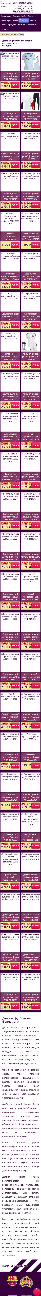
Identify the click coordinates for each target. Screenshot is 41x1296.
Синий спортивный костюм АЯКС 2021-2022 (10, 717)
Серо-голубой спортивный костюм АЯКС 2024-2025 (31, 276)
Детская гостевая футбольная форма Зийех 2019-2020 (10, 957)
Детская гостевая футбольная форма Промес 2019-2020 (30, 877)
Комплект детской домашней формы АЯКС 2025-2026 (30, 196)
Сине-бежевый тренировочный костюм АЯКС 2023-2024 (10, 437)
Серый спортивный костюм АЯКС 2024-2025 (10, 316)
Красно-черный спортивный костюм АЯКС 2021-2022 (31, 677)
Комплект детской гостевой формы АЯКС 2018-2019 (10, 997)
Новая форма (6, 20)
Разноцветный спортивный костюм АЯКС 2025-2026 (31, 116)
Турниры (21, 24)
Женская (33, 20)
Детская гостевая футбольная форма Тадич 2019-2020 (30, 957)
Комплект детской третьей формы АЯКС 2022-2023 (30, 557)
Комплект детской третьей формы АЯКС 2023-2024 (30, 477)
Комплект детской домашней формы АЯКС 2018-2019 (30, 997)
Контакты (4, 29)
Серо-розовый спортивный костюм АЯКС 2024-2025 (31, 316)
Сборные (16, 16)
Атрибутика (12, 24)
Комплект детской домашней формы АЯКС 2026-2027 (10, 76)
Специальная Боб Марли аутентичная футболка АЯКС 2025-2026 (31, 237)
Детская (31, 16)
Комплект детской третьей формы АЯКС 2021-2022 (10, 677)
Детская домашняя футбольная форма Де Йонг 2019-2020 (10, 917)
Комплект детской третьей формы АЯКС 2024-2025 (30, 356)
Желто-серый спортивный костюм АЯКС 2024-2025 (10, 356)
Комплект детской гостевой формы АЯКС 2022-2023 (10, 597)
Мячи (15, 20)
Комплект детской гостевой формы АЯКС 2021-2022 (30, 637)
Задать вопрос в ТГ (23, 11)
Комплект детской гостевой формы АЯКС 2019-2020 (10, 837)
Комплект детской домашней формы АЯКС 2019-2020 (30, 797)
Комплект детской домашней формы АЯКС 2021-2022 (10, 637)
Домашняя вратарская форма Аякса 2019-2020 (10, 797)
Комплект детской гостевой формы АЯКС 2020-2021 (10, 757)
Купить (15, 84)
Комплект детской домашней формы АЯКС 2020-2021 (30, 717)
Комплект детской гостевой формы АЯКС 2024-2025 (10, 396)
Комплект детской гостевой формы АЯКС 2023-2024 (10, 517)
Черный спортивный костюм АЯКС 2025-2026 (10, 156)
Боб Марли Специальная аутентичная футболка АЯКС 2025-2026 (10, 239)
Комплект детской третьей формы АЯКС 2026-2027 (30, 76)
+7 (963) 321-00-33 (23, 8)
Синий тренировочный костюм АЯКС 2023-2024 (30, 437)
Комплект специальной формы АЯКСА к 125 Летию (10, 276)
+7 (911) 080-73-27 (23, 6)
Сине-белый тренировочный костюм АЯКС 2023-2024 (10, 478)
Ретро (3, 24)
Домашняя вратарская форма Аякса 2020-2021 (30, 757)
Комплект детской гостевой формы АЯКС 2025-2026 (10, 196)
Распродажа (31, 24)
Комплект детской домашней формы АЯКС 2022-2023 (10, 557)
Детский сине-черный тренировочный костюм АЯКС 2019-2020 (10, 880)
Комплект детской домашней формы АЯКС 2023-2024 (30, 517)
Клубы (23, 16)
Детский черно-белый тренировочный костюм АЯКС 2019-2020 (30, 840)
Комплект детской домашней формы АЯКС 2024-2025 (30, 396)
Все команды (6, 16)
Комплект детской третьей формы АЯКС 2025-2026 (30, 156)
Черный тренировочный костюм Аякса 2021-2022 (30, 598)
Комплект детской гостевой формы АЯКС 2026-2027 (10, 116)
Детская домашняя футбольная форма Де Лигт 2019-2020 (30, 917)
